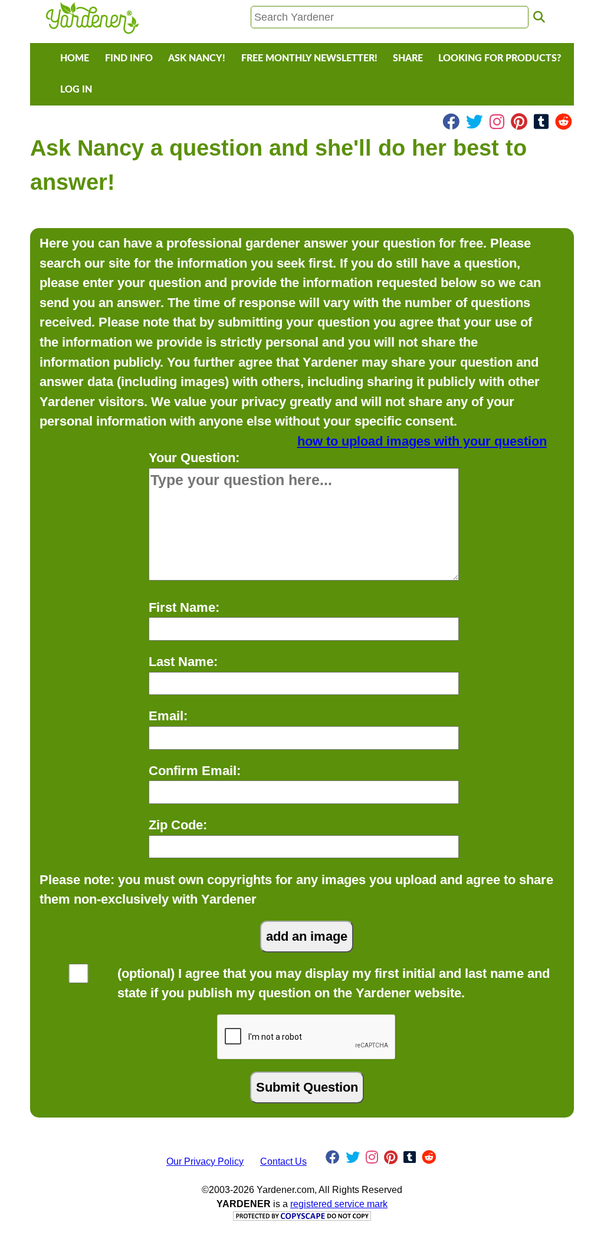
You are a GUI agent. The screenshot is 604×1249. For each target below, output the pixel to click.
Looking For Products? (499, 58)
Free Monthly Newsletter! (309, 58)
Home (74, 58)
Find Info (129, 58)
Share (408, 58)
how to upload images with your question (422, 441)
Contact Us (283, 1161)
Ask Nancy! (196, 58)
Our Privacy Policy (205, 1161)
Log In (76, 89)
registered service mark (339, 1204)
